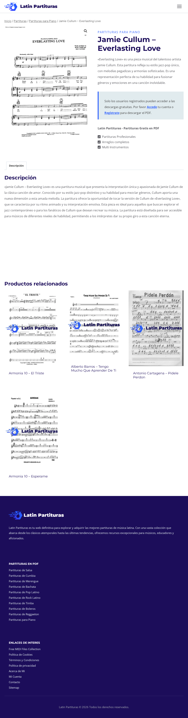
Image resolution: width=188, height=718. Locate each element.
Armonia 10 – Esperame (28, 476)
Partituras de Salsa (20, 570)
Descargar (32, 383)
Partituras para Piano (119, 32)
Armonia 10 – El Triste (26, 373)
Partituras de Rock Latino (24, 597)
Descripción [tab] (16, 165)
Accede (152, 107)
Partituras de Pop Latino (24, 592)
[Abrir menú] (179, 6)
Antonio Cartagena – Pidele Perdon (155, 375)
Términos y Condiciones (24, 660)
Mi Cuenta (15, 676)
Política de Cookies (20, 654)
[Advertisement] (94, 247)
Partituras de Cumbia (22, 575)
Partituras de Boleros (22, 608)
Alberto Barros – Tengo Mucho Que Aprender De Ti (93, 369)
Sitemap (14, 687)
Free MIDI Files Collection (25, 649)
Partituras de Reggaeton (24, 614)
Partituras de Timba (21, 603)
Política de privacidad (22, 665)
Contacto (14, 682)
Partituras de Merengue (23, 581)
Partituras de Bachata (22, 586)
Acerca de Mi (17, 671)
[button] (85, 31)
